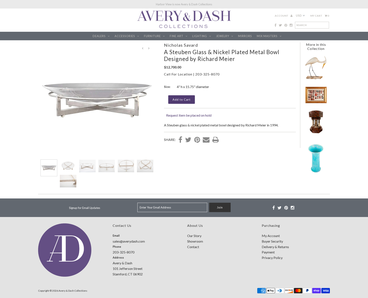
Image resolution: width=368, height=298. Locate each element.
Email (116, 235)
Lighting (199, 36)
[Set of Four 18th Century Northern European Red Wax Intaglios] (316, 103)
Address (118, 257)
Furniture (152, 36)
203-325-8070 (207, 74)
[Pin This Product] (197, 140)
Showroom (195, 241)
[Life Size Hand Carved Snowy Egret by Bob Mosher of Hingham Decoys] (316, 79)
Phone (117, 246)
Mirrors (245, 36)
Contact (193, 247)
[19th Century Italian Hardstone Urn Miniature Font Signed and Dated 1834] (316, 132)
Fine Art (176, 36)
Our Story (194, 236)
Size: (167, 86)
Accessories (125, 36)
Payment (268, 252)
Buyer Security (272, 241)
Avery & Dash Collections (73, 290)
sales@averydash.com (129, 241)
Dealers (99, 36)
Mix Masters (267, 36)
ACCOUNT (282, 15)
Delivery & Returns (275, 247)
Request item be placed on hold (188, 115)
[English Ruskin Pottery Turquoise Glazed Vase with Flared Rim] (316, 174)
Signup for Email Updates (84, 208)
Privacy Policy (272, 258)
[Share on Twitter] (188, 140)
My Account (271, 236)
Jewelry (222, 36)
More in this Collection (316, 46)
